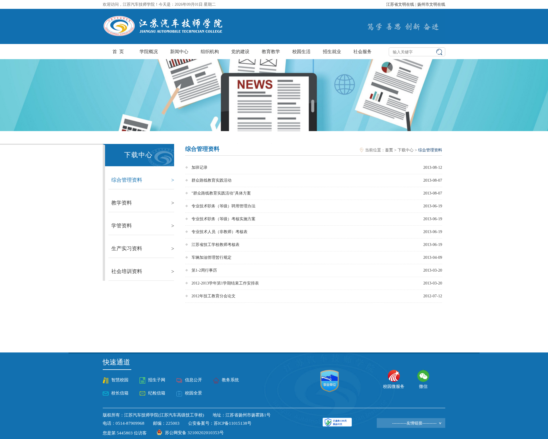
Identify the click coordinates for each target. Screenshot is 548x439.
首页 (389, 150)
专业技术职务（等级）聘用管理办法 (223, 206)
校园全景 (193, 393)
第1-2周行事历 (204, 270)
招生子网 (156, 380)
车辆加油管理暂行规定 (211, 257)
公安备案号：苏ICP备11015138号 (219, 423)
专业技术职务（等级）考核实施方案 (223, 219)
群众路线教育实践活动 (211, 180)
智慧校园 (119, 380)
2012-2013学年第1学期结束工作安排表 (225, 283)
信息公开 (193, 380)
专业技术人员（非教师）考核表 (219, 232)
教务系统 (230, 380)
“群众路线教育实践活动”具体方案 (221, 193)
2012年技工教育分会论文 (213, 296)
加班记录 (199, 167)
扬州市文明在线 (431, 4)
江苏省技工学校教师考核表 (215, 244)
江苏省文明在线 (400, 4)
